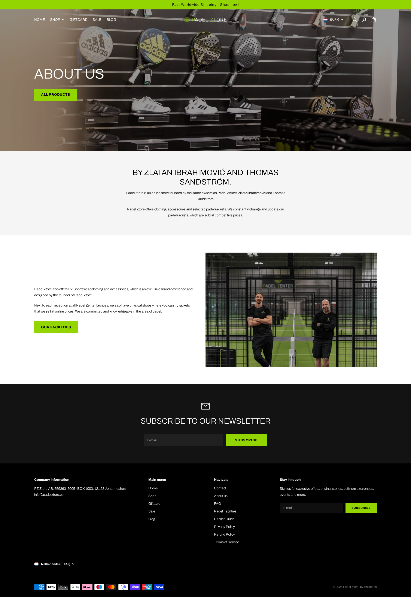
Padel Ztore (351, 586)
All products (55, 94)
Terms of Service (226, 542)
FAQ (217, 503)
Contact (220, 488)
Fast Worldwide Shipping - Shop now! (205, 4)
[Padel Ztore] (205, 19)
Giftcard (154, 503)
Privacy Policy (224, 527)
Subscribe (246, 440)
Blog (151, 519)
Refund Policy (224, 534)
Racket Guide (224, 519)
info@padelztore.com (50, 494)
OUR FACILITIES (56, 327)
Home (153, 488)
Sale (151, 511)
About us (221, 496)
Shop (55, 19)
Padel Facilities (225, 511)
